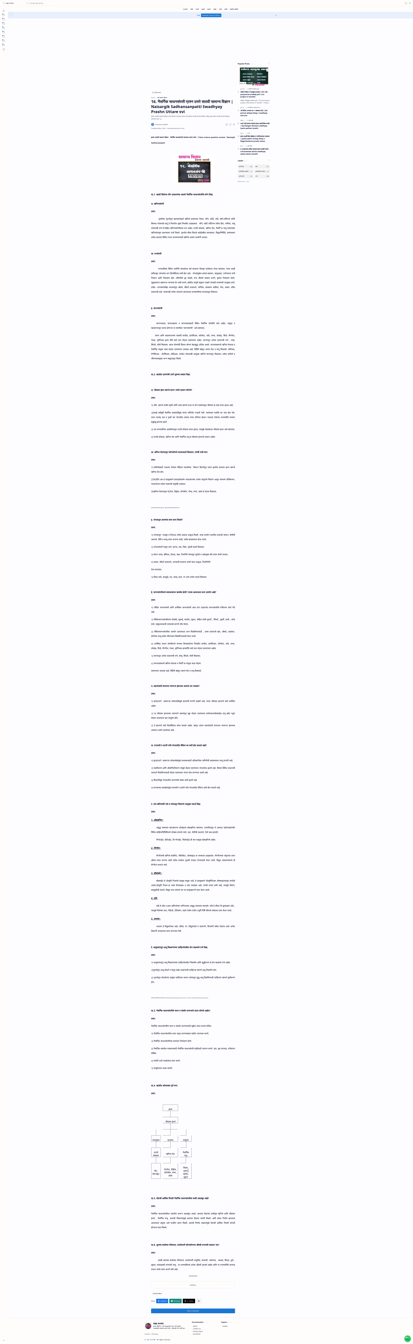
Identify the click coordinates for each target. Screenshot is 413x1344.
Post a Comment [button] (193, 1311)
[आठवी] (215, 9)
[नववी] (220, 9)
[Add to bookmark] (267, 69)
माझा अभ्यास (10, 3)
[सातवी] (209, 9)
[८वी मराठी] (250, 120)
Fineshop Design (270, 1340)
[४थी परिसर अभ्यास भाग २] (262, 171)
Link (198, 15)
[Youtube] (147, 1334)
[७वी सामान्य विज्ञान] (157, 1294)
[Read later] (226, 124)
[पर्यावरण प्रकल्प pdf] (254, 89)
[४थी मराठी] (245, 176)
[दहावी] (226, 9)
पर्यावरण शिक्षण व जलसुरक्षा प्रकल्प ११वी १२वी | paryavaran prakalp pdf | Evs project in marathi (254, 94)
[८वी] (249, 133)
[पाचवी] (197, 9)
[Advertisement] (209, 37)
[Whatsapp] (154, 1334)
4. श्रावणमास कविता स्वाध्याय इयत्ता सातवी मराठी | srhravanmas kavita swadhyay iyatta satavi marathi (254, 151)
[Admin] (161, 124)
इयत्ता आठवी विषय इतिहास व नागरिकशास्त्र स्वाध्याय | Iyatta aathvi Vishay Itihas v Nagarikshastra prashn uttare (254, 138)
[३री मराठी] (245, 167)
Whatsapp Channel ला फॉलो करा (211, 15)
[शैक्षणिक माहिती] (234, 9)
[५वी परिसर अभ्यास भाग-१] (254, 107)
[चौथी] (191, 9)
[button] (3, 3)
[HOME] (185, 9)
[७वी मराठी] (249, 146)
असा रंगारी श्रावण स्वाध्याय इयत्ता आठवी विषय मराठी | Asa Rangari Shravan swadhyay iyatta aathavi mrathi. (254, 125)
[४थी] (262, 167)
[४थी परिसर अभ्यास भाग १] (245, 171)
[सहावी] (203, 9)
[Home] (4, 11)
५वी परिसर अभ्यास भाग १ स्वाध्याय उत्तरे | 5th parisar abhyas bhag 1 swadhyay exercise (254, 113)
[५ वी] (262, 176)
